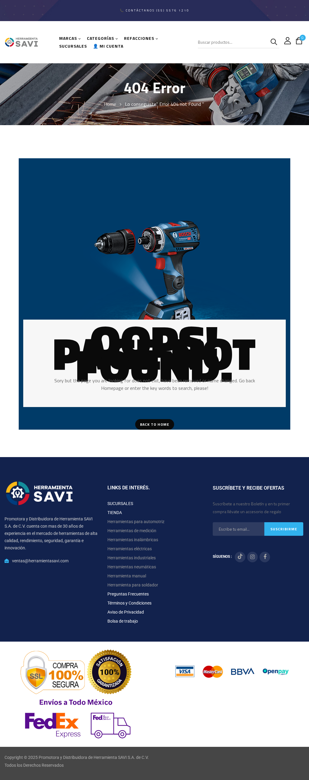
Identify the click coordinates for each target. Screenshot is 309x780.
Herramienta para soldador (132, 585)
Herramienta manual (126, 575)
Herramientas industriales (131, 557)
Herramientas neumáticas (131, 566)
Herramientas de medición (131, 530)
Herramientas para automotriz (135, 521)
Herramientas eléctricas (129, 548)
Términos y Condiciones (129, 603)
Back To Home (154, 424)
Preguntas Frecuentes (128, 594)
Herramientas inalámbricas (132, 539)
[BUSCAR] (274, 42)
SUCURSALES (120, 503)
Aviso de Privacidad (125, 612)
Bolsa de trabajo (122, 621)
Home (110, 104)
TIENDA (114, 512)
